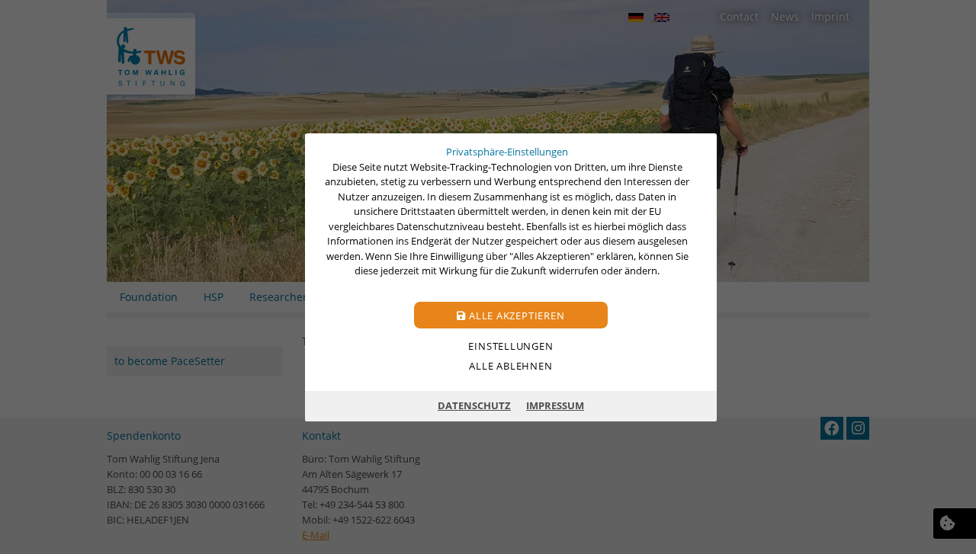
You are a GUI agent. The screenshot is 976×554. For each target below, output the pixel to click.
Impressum (555, 405)
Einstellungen (510, 345)
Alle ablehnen (510, 365)
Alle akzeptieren (515, 315)
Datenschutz (474, 405)
